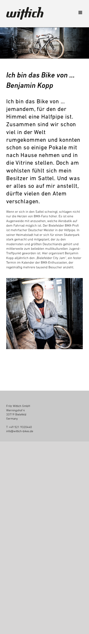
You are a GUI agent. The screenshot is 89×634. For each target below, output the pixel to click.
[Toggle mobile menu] (80, 12)
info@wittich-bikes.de (19, 431)
